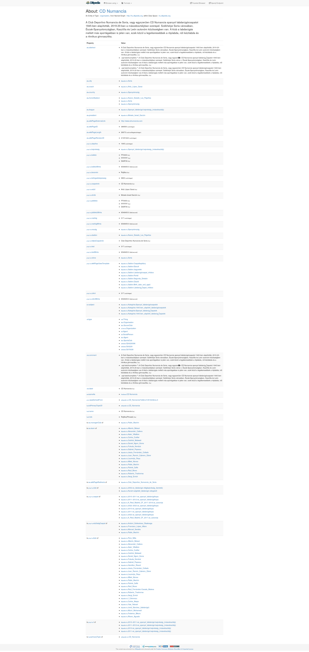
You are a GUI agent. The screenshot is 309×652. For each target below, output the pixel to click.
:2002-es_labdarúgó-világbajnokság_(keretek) (142, 488)
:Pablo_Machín (130, 422)
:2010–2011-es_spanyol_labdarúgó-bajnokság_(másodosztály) (148, 622)
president (91, 115)
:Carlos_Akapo (130, 601)
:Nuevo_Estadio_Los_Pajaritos (136, 98)
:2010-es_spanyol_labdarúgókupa (137, 508)
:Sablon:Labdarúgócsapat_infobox (137, 272)
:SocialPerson (127, 334)
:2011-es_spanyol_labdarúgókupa (137, 511)
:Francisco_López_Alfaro (134, 526)
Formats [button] (127, 3)
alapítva (92, 143)
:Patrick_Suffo (129, 467)
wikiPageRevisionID (95, 138)
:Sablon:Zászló (130, 281)
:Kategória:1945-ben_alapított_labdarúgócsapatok (143, 307)
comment (91, 355)
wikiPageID (92, 126)
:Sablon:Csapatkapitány (133, 263)
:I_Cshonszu (129, 598)
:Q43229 (126, 346)
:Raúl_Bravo (129, 470)
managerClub (94, 422)
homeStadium (93, 98)
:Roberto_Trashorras (132, 473)
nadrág (92, 218)
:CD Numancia (129, 394)
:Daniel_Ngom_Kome (132, 443)
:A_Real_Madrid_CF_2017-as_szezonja (139, 517)
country (91, 92)
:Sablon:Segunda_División (134, 278)
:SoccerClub (127, 325)
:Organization (128, 328)
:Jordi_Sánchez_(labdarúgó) (135, 607)
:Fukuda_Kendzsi (131, 446)
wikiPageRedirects (96, 482)
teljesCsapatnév (95, 240)
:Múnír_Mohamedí (131, 610)
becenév (92, 172)
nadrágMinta (94, 223)
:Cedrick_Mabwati (131, 440)
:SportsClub (126, 340)
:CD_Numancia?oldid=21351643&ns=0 (139, 400)
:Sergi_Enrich (129, 476)
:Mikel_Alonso (129, 461)
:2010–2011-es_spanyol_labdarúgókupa (139, 496)
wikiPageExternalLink (96, 121)
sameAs (91, 394)
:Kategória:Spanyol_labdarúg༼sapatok (139, 310)
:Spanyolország (130, 92)
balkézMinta (94, 166)
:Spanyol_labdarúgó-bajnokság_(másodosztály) (142, 109)
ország (92, 229)
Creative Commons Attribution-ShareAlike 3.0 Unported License (174, 649)
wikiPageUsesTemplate (98, 263)
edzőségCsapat (96, 523)
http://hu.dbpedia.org (135, 15)
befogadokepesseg (96, 178)
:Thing (124, 319)
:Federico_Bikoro (131, 613)
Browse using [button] (111, 3)
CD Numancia (112, 11)
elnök (91, 195)
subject (90, 304)
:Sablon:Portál (129, 275)
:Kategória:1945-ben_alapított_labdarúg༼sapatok (143, 313)
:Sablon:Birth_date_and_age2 (135, 284)
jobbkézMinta (94, 212)
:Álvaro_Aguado (130, 616)
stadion (92, 235)
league (90, 109)
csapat (93, 496)
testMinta (93, 252)
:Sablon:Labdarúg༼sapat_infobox (137, 287)
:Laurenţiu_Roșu (130, 458)
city (89, 81)
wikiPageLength (94, 132)
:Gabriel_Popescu (131, 449)
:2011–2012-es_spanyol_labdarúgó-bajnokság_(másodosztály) (148, 625)
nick (89, 417)
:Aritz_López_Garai (131, 86)
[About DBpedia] (93, 3)
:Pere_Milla (128, 538)
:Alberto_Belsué (130, 428)
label (90, 388)
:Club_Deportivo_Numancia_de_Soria (138, 482)
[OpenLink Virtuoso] (135, 646)
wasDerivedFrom (95, 400)
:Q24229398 (128, 343)
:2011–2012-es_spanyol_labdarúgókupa (139, 499)
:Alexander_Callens (131, 431)
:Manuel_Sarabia (131, 529)
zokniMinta (93, 299)
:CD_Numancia (130, 405)
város (91, 258)
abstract (91, 47)
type (89, 319)
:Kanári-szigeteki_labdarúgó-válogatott (139, 491)
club (92, 488)
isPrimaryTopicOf (94, 405)
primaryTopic (94, 637)
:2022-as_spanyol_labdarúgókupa (137, 514)
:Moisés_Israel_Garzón (133, 115)
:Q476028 (127, 349)
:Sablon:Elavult (130, 266)
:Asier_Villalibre (130, 434)
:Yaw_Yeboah (129, 604)
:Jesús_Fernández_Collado (135, 452)
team (91, 428)
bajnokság (93, 149)
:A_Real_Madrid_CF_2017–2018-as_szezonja (142, 502)
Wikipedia (138, 649)
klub (92, 538)
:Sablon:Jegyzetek (131, 269)
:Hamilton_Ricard (131, 565)
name (90, 411)
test (90, 246)
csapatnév (93, 183)
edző (91, 189)
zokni (91, 293)
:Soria (126, 81)
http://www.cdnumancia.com (131, 121)
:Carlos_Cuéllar (130, 437)
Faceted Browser (198, 3)
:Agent (124, 331)
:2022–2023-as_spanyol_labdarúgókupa (139, 505)
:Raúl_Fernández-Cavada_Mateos (137, 589)
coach (90, 86)
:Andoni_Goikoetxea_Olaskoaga (136, 523)
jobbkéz (92, 200)
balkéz (92, 155)
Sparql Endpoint (217, 3)
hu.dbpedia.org (164, 15)
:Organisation (127, 322)
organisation (104, 15)
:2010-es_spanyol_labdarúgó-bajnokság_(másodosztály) (146, 628)
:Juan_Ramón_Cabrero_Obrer (136, 455)
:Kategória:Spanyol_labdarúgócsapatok (139, 304)
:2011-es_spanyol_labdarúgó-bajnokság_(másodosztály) (146, 631)
